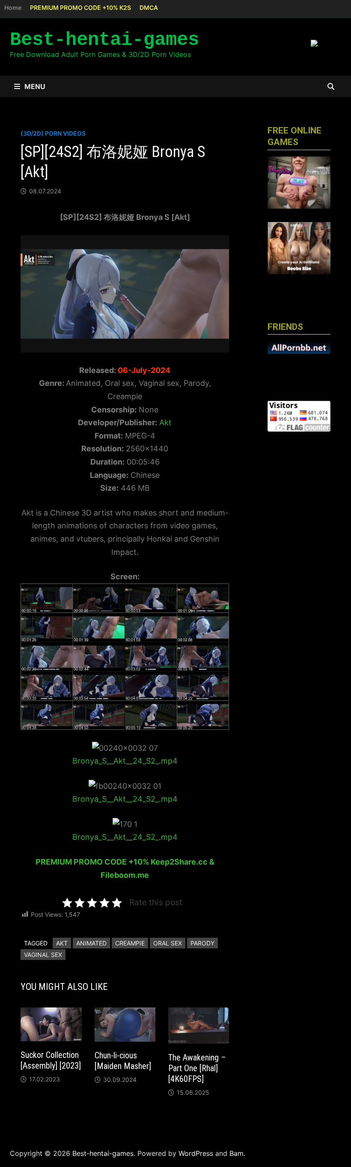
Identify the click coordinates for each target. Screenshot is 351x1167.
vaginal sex (43, 954)
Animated (91, 943)
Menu (34, 86)
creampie (130, 943)
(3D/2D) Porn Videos (53, 133)
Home (12, 7)
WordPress (195, 1153)
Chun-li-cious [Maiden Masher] (123, 1060)
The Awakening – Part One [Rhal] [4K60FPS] (197, 1068)
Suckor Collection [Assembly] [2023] (51, 1060)
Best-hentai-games (104, 39)
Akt (165, 422)
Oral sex (167, 943)
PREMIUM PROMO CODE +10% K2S (80, 7)
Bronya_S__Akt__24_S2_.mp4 (125, 760)
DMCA (149, 7)
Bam (236, 1153)
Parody (202, 943)
